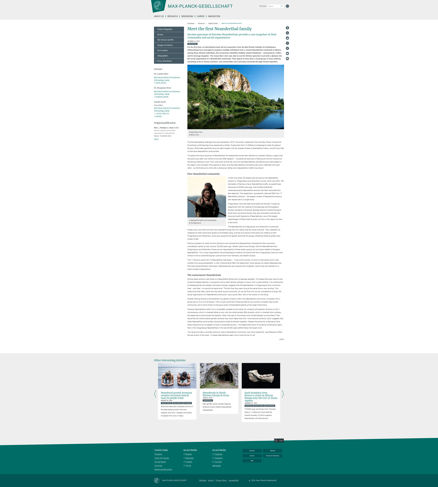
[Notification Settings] (287, 6)
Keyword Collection (272, 456)
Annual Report (160, 462)
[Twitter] (287, 43)
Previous (155, 394)
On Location (162, 50)
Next (283, 394)
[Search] (281, 6)
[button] (282, 127)
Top (281, 440)
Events (160, 34)
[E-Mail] (287, 53)
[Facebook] (287, 28)
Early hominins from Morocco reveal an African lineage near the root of (261, 396)
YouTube (218, 462)
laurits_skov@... (161, 83)
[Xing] (287, 48)
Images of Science (165, 45)
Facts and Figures (162, 458)
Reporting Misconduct (163, 469)
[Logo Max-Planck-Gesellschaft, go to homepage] (192, 8)
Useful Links (161, 450)
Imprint (211, 480)
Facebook (218, 454)
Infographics (162, 56)
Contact (252, 450)
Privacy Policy (221, 480)
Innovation (214, 16)
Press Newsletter (164, 61)
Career (200, 16)
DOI (157, 139)
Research (172, 16)
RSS (252, 461)
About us (159, 16)
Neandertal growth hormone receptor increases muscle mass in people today (176, 395)
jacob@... (159, 116)
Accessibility (234, 480)
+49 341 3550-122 (162, 113)
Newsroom (187, 16)
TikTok (188, 466)
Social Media (190, 450)
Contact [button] (158, 69)
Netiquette (216, 466)
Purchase (158, 466)
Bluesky (189, 454)
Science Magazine (164, 29)
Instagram (219, 458)
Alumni (272, 450)
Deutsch (262, 6)
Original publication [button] (165, 123)
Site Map (202, 480)
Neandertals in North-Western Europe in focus (216, 394)
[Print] (287, 58)
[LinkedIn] (287, 33)
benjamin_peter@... (163, 97)
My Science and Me (165, 40)
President (158, 454)
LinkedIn (189, 462)
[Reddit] (287, 38)
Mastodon (190, 458)
